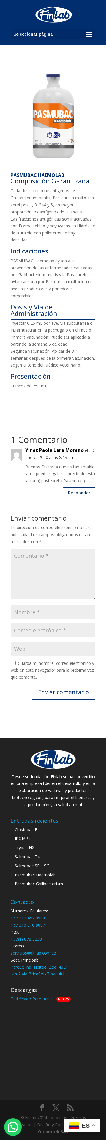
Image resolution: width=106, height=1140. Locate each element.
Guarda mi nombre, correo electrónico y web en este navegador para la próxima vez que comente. (52, 670)
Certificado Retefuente (32, 999)
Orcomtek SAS (53, 1131)
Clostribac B (26, 829)
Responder (79, 493)
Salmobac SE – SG (32, 866)
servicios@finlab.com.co (33, 953)
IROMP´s (23, 838)
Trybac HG (25, 847)
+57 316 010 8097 (28, 925)
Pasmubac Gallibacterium (39, 884)
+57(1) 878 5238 (26, 939)
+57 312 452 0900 (28, 918)
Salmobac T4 (27, 856)
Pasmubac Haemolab (35, 875)
